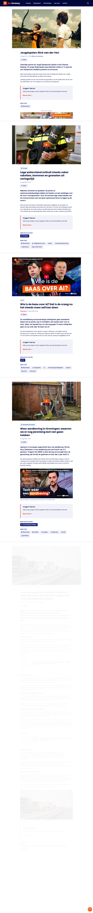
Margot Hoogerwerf (39, 602)
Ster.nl (50, 110)
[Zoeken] (88, 3)
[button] (23, 59)
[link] (27, 95)
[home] (11, 3)
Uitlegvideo (23, 311)
